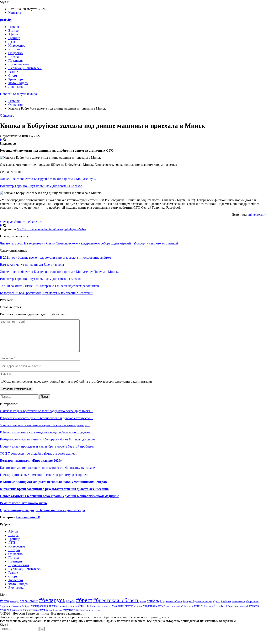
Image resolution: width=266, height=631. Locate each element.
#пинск (198, 605)
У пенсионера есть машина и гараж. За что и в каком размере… (45, 425)
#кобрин (26, 606)
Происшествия (18, 64)
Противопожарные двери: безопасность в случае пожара (42, 510)
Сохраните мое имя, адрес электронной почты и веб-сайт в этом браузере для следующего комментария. (78, 381)
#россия (5, 609)
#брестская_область (116, 600)
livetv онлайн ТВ (28, 517)
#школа (80, 610)
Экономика (16, 87)
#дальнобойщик (202, 601)
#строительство (31, 610)
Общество (15, 53)
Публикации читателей (25, 68)
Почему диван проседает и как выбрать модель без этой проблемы (47, 446)
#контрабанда (39, 605)
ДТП (11, 42)
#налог (138, 605)
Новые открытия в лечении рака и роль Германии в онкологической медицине (59, 496)
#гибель (153, 601)
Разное (13, 72)
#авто (4, 601)
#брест (84, 600)
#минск (83, 605)
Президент (15, 60)
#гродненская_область (171, 601)
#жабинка (226, 601)
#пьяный (244, 606)
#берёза (70, 601)
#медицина (71, 606)
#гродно (187, 601)
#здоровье (5, 606)
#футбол (69, 609)
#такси (49, 610)
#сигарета (17, 610)
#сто (39, 221)
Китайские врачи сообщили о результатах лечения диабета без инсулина (54, 489)
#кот (33, 221)
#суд (42, 609)
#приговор (233, 606)
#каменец (16, 606)
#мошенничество (122, 605)
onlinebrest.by (257, 214)
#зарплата (252, 601)
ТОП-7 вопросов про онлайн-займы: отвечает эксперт (38, 453)
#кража (53, 605)
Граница (14, 38)
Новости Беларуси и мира (18, 94)
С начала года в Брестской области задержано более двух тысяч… (46, 411)
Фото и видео (18, 83)
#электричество (92, 610)
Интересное (16, 45)
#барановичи (29, 601)
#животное (22, 221)
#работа (254, 605)
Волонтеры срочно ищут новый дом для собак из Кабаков (41, 186)
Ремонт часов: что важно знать (23, 503)
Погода (13, 57)
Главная (14, 27)
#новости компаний (173, 606)
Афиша (13, 34)
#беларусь (7, 221)
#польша (220, 606)
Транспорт (15, 79)
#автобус (14, 601)
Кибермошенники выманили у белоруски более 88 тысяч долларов (47, 439)
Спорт (12, 75)
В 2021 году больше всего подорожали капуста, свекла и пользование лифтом (55, 257)
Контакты (15, 12)
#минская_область (100, 606)
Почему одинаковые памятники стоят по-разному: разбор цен (44, 474)
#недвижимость (153, 605)
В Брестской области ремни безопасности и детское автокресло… (46, 418)
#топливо (58, 610)
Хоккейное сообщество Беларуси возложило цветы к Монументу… (48, 179)
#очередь (188, 606)
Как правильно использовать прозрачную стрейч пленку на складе (47, 467)
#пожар (208, 605)
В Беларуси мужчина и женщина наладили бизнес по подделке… (46, 432)
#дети (216, 601)
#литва (61, 606)
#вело (143, 601)
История (14, 49)
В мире (13, 30)
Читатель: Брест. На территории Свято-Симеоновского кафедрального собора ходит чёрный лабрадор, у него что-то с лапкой (89, 243)
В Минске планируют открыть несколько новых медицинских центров (53, 482)
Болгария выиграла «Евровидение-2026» (31, 460)
